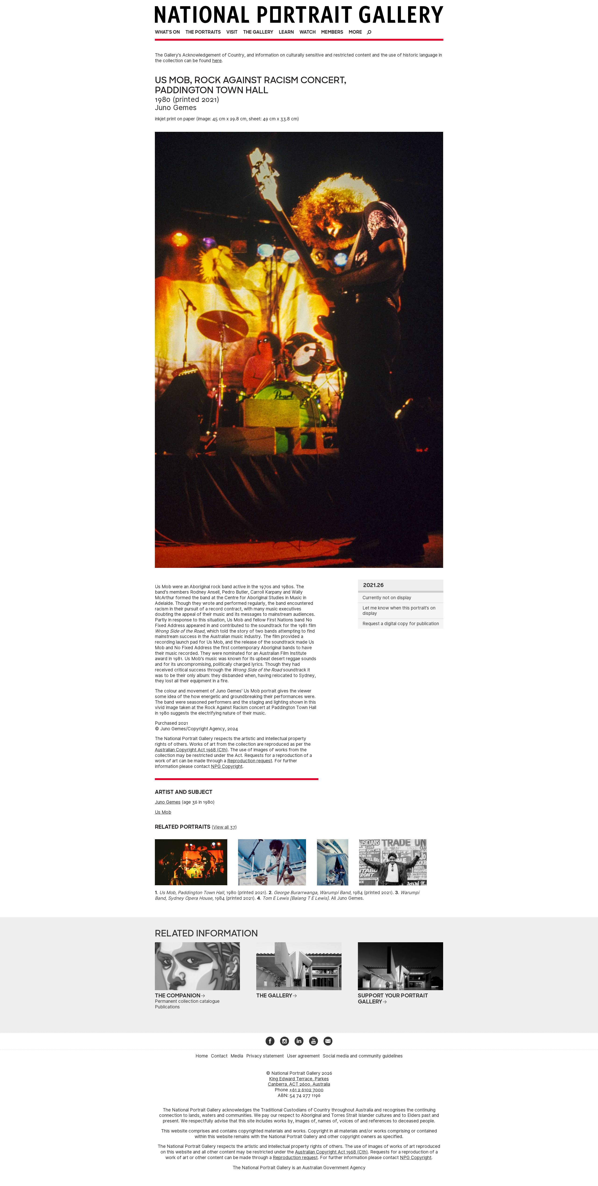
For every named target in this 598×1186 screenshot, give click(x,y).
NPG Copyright (226, 766)
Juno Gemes (176, 107)
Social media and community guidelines (363, 1056)
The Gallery (258, 32)
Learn (286, 32)
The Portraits (203, 32)
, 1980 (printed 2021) (212, 892)
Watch (307, 32)
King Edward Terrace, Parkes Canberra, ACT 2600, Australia (299, 1081)
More (355, 32)
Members (332, 32)
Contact (219, 1056)
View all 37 (224, 827)
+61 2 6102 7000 (306, 1090)
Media (237, 1056)
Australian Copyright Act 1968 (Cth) (191, 749)
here (217, 60)
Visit (232, 32)
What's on (167, 32)
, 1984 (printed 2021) (333, 892)
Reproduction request (249, 760)
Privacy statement (265, 1056)
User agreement (303, 1056)
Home (202, 1056)
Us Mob (163, 812)
